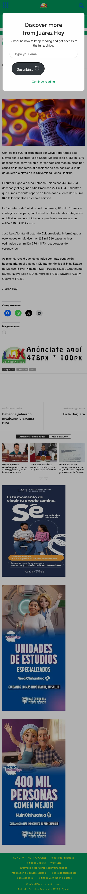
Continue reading (43, 81)
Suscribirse (25, 69)
